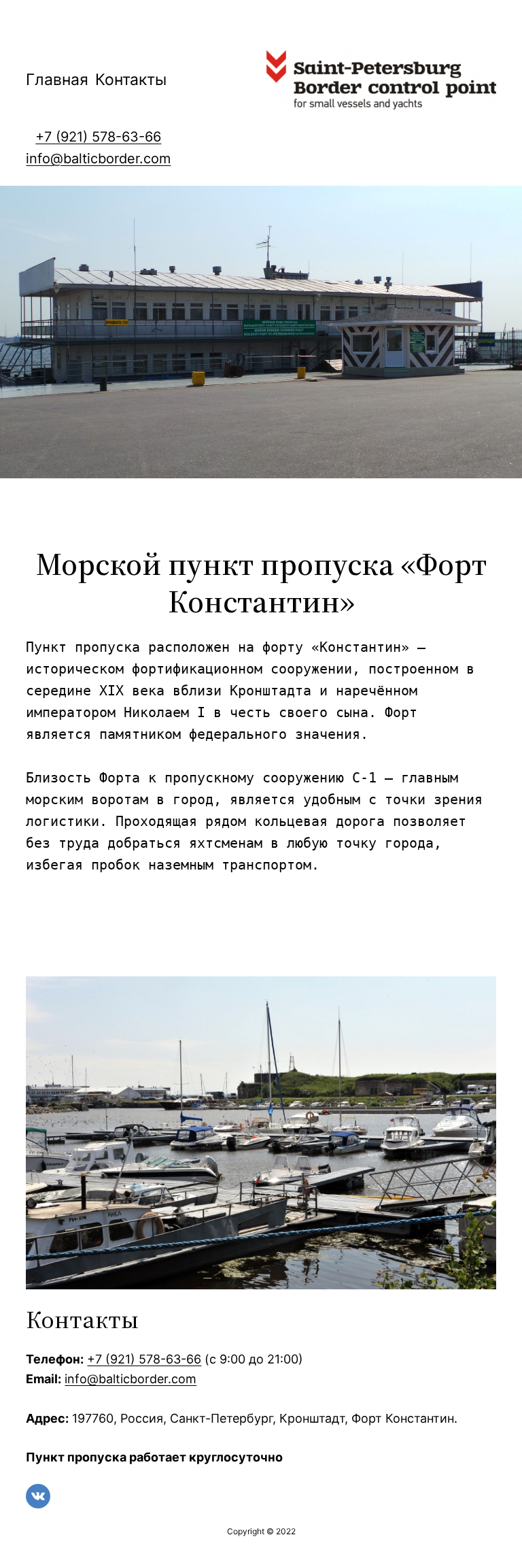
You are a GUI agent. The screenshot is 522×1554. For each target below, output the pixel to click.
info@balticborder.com (98, 158)
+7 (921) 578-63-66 (98, 137)
